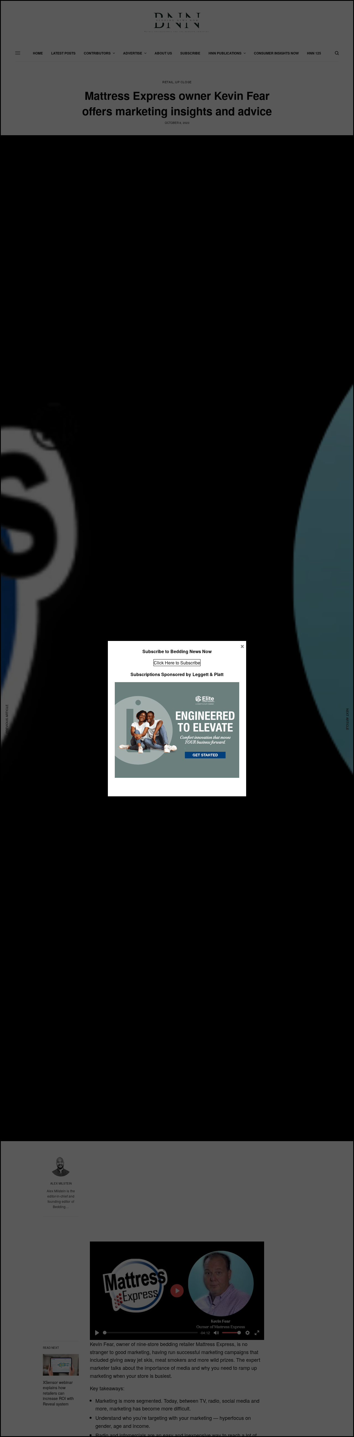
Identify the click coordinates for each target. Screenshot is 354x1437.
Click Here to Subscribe (177, 662)
